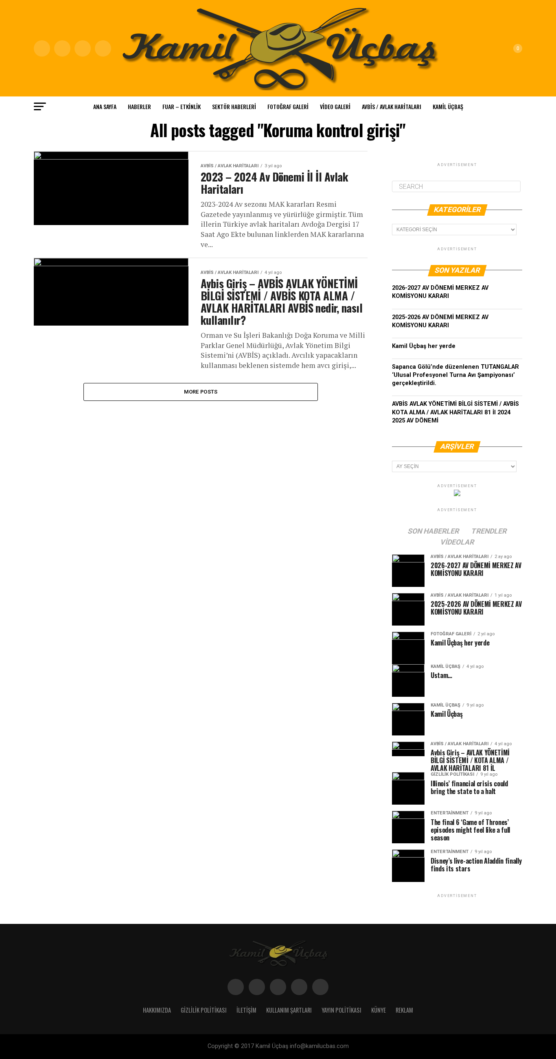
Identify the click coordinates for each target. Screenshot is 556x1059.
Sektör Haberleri (234, 106)
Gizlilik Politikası (204, 1010)
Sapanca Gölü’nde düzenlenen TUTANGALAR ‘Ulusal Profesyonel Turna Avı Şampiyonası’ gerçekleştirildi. (455, 375)
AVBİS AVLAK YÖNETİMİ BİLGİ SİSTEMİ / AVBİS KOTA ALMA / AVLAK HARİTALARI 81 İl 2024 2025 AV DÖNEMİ (455, 412)
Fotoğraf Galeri (288, 106)
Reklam (404, 1010)
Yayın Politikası (341, 1010)
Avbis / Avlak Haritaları (391, 106)
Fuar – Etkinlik (181, 106)
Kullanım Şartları (289, 1010)
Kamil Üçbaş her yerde (423, 346)
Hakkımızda (157, 1010)
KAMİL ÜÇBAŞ (448, 106)
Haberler (139, 106)
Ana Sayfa (104, 106)
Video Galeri (335, 106)
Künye (378, 1010)
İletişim (246, 1010)
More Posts (201, 392)
